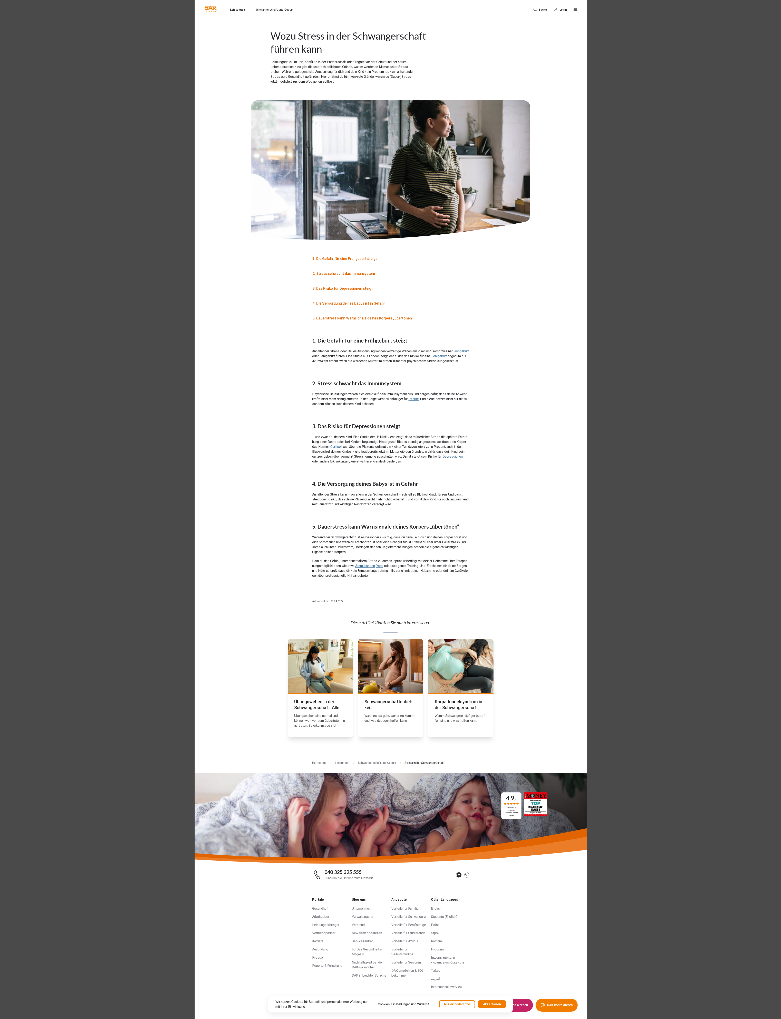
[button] (211, 9)
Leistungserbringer (325, 925)
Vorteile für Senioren (406, 962)
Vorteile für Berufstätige (408, 925)
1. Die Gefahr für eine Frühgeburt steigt (345, 258)
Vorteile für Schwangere (408, 917)
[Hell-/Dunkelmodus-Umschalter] (462, 875)
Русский (437, 949)
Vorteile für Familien (405, 908)
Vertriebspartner (323, 933)
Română (437, 941)
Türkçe (435, 970)
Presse (317, 957)
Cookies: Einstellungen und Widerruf (403, 1004)
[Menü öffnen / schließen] (575, 9)
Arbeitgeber (320, 917)
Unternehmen (361, 908)
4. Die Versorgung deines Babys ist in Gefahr (349, 303)
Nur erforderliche (457, 1004)
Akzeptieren (492, 1004)
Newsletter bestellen (367, 933)
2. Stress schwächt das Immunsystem (344, 273)
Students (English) (444, 917)
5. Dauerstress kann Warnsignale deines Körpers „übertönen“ (363, 318)
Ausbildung (320, 949)
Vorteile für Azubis (404, 941)
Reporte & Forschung (327, 966)
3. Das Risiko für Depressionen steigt (343, 288)
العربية (435, 979)
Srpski (435, 933)
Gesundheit (320, 908)
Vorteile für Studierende (408, 933)
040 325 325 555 (343, 872)
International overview (446, 987)
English (436, 908)
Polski (435, 925)
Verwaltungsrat (362, 917)
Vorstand (358, 925)
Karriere (317, 941)
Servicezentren (362, 941)
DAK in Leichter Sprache (369, 975)
